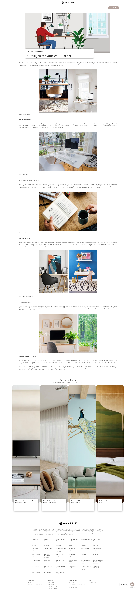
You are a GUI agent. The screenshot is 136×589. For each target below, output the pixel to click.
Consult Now (114, 8)
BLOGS (30, 587)
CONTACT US (72, 582)
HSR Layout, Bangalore (51, 583)
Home (18, 8)
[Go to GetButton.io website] (132, 587)
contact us (76, 8)
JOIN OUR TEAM (73, 587)
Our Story (49, 8)
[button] (34, 7)
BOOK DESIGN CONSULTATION (77, 585)
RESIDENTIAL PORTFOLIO (35, 585)
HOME (29, 582)
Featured (63, 8)
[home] (68, 2)
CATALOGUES (92, 582)
